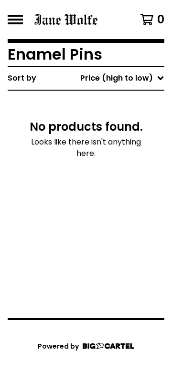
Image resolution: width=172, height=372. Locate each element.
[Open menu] (15, 19)
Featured (84, 102)
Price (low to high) (102, 209)
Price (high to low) (102, 224)
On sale (80, 118)
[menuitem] (86, 78)
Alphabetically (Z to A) (110, 163)
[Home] (77, 19)
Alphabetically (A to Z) (110, 148)
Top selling (87, 133)
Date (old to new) (101, 194)
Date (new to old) (101, 179)
